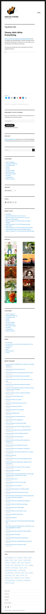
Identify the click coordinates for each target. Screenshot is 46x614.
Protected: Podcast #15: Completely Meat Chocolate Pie (19, 541)
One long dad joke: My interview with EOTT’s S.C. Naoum (19, 451)
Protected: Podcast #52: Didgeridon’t (14, 419)
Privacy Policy (9, 345)
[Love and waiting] (29, 285)
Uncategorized (14, 104)
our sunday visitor (9, 572)
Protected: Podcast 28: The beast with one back (17, 492)
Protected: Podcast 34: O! (11, 478)
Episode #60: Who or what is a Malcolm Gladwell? (18, 392)
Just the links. (9, 342)
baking (6, 560)
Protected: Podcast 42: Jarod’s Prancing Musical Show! (19, 458)
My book (7, 594)
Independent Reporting (11, 163)
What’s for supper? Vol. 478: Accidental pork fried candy (19, 227)
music (25, 567)
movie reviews (14, 567)
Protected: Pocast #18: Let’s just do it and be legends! (18, 531)
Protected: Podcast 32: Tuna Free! (14, 485)
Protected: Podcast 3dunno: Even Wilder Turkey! (17, 489)
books (11, 560)
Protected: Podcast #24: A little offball (15, 507)
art (16, 557)
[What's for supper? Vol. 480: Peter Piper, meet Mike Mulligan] (11, 297)
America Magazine (10, 162)
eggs (18, 562)
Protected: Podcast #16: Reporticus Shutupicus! (17, 537)
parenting (17, 572)
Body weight (9, 226)
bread (15, 560)
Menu (38, 12)
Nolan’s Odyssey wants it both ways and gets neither (18, 229)
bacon (30, 557)
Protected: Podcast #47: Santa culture (14, 436)
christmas (7, 562)
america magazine (9, 557)
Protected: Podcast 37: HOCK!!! (13, 470)
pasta (22, 572)
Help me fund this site (10, 139)
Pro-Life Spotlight (10, 170)
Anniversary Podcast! (11, 455)
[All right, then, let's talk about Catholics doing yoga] (29, 260)
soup (22, 577)
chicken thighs (26, 560)
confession (13, 562)
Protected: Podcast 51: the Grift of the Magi (16, 423)
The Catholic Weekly (11, 173)
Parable (7, 167)
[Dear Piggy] (29, 248)
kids (12, 565)
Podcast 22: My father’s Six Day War (14, 514)
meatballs (7, 567)
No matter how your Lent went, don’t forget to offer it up (19, 344)
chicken (20, 560)
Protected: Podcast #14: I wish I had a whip (16, 544)
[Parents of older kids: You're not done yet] (11, 260)
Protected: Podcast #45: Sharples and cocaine (16, 445)
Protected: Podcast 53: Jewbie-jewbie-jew (15, 416)
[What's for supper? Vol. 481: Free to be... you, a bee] (11, 272)
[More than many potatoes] (29, 297)
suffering (27, 577)
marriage (31, 565)
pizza (26, 572)
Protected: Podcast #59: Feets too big (14, 396)
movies (21, 567)
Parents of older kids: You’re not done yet (16, 215)
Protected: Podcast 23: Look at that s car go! (16, 510)
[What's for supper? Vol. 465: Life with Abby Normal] (29, 272)
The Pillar (8, 175)
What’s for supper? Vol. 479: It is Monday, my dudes (18, 224)
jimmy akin (26, 104)
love (26, 565)
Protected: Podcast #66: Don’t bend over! (15, 369)
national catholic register (11, 570)
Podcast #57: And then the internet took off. (16, 403)
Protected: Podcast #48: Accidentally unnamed (17, 433)
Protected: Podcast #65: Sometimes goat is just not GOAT (19, 372)
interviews (7, 565)
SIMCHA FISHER (11, 17)
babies (25, 557)
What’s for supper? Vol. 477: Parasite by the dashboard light (20, 231)
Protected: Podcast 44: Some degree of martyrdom (18, 448)
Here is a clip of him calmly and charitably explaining (18, 38)
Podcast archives (10, 351)
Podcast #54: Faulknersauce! (12, 413)
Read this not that (10, 172)
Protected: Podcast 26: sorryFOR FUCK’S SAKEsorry (18, 500)
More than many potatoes (12, 219)
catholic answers (21, 104)
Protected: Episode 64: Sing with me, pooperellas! (18, 376)
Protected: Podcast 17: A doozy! (13, 534)
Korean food (17, 565)
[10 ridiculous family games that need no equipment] (11, 248)
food (22, 562)
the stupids (19, 580)
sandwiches (17, 577)
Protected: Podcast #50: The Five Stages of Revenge (18, 426)
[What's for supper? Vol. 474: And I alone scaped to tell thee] (11, 285)
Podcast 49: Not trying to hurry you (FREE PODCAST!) (18, 430)
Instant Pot (27, 562)
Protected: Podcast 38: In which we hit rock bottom (18, 467)
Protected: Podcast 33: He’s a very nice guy (16, 482)
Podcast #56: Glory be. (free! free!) (14, 406)
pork (13, 575)
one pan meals (21, 570)
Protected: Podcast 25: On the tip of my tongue (17, 504)
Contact (8, 352)
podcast (8, 168)
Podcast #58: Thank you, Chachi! (13, 399)
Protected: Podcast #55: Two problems (15, 409)
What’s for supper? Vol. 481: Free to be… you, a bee (17, 217)
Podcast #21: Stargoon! (11, 517)
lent (23, 565)
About (7, 349)
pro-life (22, 575)
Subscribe (9, 125)
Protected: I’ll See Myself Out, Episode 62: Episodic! (18, 384)
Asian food (20, 557)
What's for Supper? (10, 179)
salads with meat (9, 577)
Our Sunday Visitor (10, 165)
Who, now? (7, 591)
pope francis (8, 575)
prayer (17, 575)
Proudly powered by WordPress (18, 610)
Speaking (8, 347)
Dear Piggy (8, 214)
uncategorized (26, 580)
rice (26, 575)
